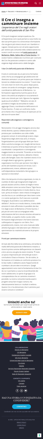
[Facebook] (17, 390)
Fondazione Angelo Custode (21, 355)
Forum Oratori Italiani (21, 371)
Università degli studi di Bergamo (21, 360)
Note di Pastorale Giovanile (21, 374)
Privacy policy (21, 422)
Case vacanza (21, 386)
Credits (21, 428)
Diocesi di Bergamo (21, 350)
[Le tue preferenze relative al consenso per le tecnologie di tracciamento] (39, 435)
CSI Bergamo (21, 352)
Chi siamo (21, 381)
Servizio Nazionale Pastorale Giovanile (21, 369)
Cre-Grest (21, 363)
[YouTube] (25, 390)
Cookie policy (21, 425)
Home (4, 11)
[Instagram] (21, 390)
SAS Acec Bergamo (21, 358)
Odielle (21, 366)
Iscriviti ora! (21, 312)
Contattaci (21, 406)
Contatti (21, 383)
